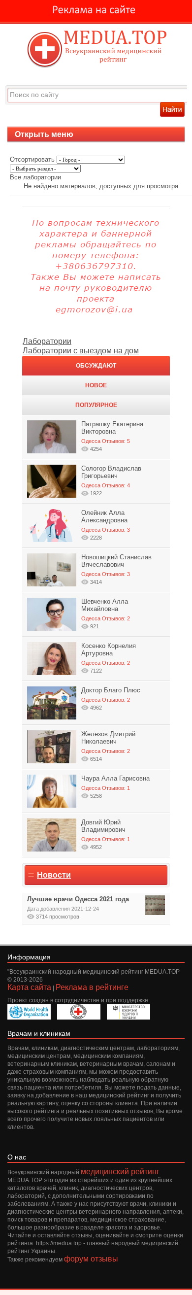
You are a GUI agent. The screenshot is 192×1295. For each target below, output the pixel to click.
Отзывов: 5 (116, 441)
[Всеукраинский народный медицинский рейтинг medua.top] (96, 49)
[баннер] (96, 11)
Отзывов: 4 (116, 485)
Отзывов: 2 (116, 618)
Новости (54, 875)
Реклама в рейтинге (92, 987)
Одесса (90, 441)
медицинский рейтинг (120, 1171)
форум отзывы (91, 1259)
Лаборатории (47, 341)
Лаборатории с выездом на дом (81, 350)
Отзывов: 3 (116, 530)
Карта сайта (29, 987)
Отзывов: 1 (116, 788)
